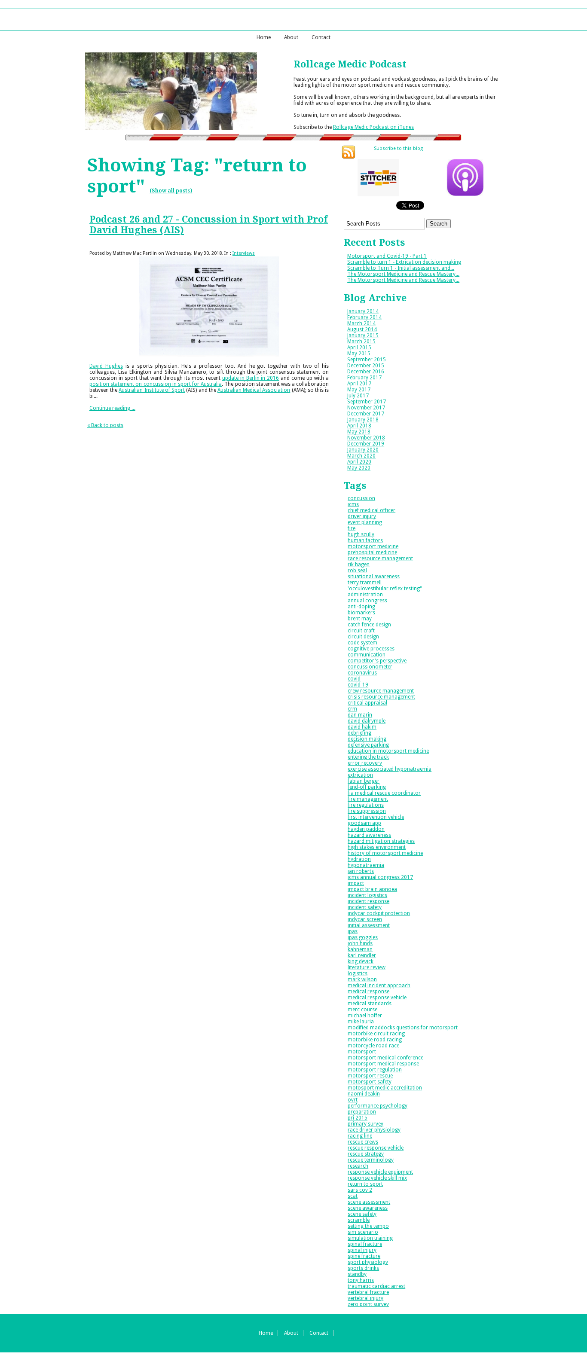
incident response (368, 901)
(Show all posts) (171, 191)
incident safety (365, 907)
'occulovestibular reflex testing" (385, 589)
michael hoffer (365, 1016)
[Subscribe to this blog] (348, 152)
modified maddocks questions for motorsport (403, 1028)
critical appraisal (367, 703)
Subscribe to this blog (398, 149)
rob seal (357, 571)
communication (366, 655)
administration (365, 595)
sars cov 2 (360, 1190)
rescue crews (363, 1142)
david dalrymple (366, 721)
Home (264, 37)
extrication (360, 775)
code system (362, 643)
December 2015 (365, 366)
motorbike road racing (375, 1040)
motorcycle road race (373, 1046)
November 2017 (366, 408)
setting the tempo (368, 1226)
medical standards (369, 1004)
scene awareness (368, 1208)
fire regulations (366, 805)
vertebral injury (365, 1298)
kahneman (360, 949)
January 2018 (363, 420)
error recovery (365, 763)
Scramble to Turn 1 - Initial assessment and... (400, 268)
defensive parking (368, 745)
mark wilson (362, 980)
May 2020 (358, 468)
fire (351, 528)
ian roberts (361, 871)
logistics (357, 973)
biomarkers (361, 613)
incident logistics (367, 895)
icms (353, 504)
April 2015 (359, 348)
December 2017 (365, 414)
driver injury (362, 516)
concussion (361, 498)
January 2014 (363, 311)
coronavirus (362, 673)
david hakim (362, 727)
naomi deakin (364, 1094)
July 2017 (358, 396)
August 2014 (362, 330)
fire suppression (367, 811)
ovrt (353, 1100)
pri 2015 (357, 1118)
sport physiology (368, 1262)
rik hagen (359, 564)
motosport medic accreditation (385, 1088)
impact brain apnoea (372, 889)
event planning (365, 522)
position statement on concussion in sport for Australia (155, 384)
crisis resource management (381, 697)
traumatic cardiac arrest (376, 1286)
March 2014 (361, 323)
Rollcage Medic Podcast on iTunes (373, 127)
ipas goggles (363, 937)
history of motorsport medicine (385, 853)
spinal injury (362, 1250)
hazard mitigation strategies (381, 841)
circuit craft (361, 631)
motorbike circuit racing (376, 1034)
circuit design (363, 637)
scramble (359, 1220)
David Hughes (106, 366)
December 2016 (365, 372)
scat (353, 1196)
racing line (360, 1136)
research (358, 1166)
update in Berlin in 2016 (250, 378)
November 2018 (366, 438)
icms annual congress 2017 (380, 877)
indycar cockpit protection (379, 913)
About (291, 37)
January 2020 (363, 450)
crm (352, 709)
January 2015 (363, 336)
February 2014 (364, 317)
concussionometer (370, 667)
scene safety (362, 1214)
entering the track (368, 757)
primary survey (365, 1124)
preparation (362, 1112)
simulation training (370, 1238)
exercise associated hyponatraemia (389, 769)
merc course (362, 1010)
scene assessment (369, 1202)
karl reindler (362, 955)
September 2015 (366, 360)
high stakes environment (377, 847)
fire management (368, 799)
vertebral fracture (368, 1292)
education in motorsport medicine (388, 751)
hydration (359, 859)
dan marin (360, 715)
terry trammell (365, 583)
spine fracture (364, 1256)
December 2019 (365, 444)
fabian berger (363, 781)
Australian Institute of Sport (152, 390)
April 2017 (359, 384)
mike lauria (361, 1022)
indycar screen (365, 919)
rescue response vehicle (376, 1148)
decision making (367, 739)
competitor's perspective (377, 661)
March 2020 (361, 456)
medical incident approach (379, 986)
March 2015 (361, 342)
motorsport (362, 1052)
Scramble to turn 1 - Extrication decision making (404, 262)
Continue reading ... (112, 408)
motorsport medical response (383, 1064)
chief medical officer (371, 510)
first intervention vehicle (376, 817)
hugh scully (361, 534)
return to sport (365, 1184)
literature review (366, 967)
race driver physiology (374, 1130)
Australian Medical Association (253, 390)
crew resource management (381, 691)
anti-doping (361, 607)
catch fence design (369, 625)
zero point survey (368, 1304)
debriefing (359, 733)
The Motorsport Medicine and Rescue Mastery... (403, 274)
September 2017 (366, 402)
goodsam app (364, 823)
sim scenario (363, 1232)
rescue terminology (371, 1160)
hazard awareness (369, 835)
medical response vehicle (377, 998)
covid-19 (358, 685)
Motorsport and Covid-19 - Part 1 (387, 256)
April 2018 (359, 426)
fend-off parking (367, 787)
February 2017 (364, 378)
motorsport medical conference (385, 1058)
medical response (368, 992)
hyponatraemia (366, 865)
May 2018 (358, 432)
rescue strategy (366, 1154)
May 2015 (358, 354)
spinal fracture (365, 1244)
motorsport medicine (373, 546)
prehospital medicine (372, 552)
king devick (360, 961)
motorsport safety (369, 1082)
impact (356, 883)
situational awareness (374, 577)
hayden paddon (366, 829)
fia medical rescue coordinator (384, 793)
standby (357, 1274)
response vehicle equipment (380, 1172)
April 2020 (359, 462)
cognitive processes (371, 649)
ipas (353, 931)
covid (354, 679)
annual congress (367, 601)
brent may (360, 619)
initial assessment (369, 925)
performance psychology (377, 1106)
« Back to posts (105, 425)
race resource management (380, 558)
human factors (365, 540)
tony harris (361, 1280)
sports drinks (363, 1268)
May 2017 (358, 390)
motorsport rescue (370, 1076)
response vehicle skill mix (377, 1178)
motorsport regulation (375, 1070)
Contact (321, 37)
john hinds (360, 943)
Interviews (243, 253)
